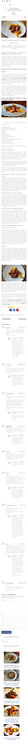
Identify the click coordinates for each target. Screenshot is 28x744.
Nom (2, 615)
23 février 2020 (21, 487)
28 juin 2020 (21, 515)
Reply (24, 327)
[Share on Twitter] (14, 311)
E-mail (2, 620)
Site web (2, 625)
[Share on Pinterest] (17, 311)
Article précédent (6, 318)
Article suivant (22, 318)
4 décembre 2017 (20, 327)
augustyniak (9, 426)
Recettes (24, 45)
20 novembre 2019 (20, 426)
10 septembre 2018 (20, 375)
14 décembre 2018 (20, 393)
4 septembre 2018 (20, 364)
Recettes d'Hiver (5, 47)
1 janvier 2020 (21, 451)
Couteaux (6, 45)
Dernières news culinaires (18, 45)
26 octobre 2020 (21, 555)
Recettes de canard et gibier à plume (14, 47)
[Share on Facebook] (10, 311)
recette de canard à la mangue (13, 300)
